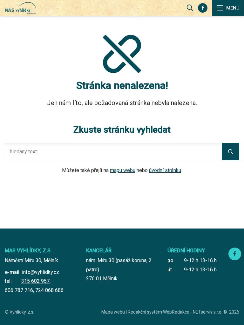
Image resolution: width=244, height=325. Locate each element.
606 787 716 (19, 290)
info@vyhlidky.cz (40, 272)
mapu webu (122, 170)
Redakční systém (145, 312)
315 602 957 (35, 281)
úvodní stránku (165, 170)
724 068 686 (49, 290)
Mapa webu (113, 312)
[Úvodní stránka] (21, 8)
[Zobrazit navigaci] (228, 8)
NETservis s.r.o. (207, 312)
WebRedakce (176, 312)
